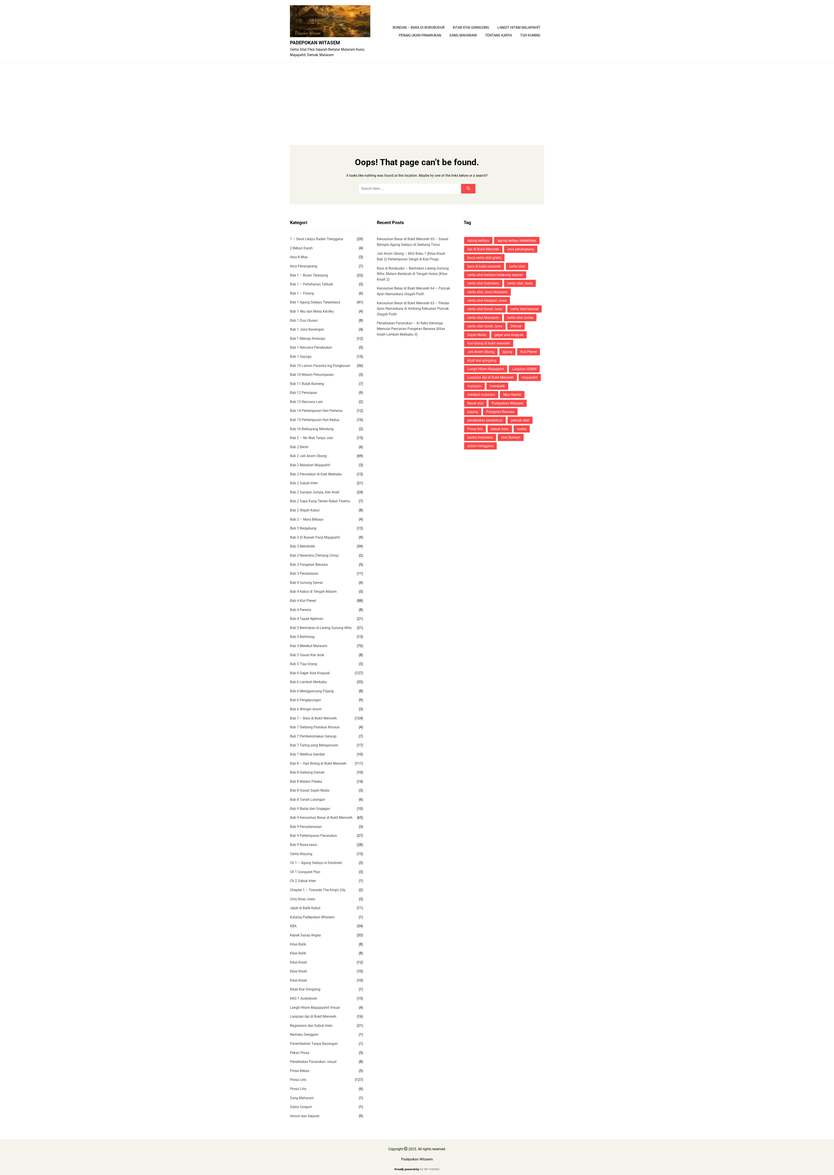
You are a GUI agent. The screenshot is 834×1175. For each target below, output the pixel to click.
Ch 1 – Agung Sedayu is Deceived (316, 863)
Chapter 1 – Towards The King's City (318, 890)
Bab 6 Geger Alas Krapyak (310, 673)
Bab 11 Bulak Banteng (307, 384)
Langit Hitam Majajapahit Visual (315, 1007)
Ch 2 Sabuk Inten (303, 881)
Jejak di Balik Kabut (305, 908)
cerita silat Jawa (520, 283)
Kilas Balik (298, 944)
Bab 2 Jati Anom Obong (308, 456)
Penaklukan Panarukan (420, 35)
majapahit (530, 377)
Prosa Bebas (299, 1071)
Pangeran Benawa (500, 412)
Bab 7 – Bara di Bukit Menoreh (313, 718)
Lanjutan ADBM (524, 369)
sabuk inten (500, 429)
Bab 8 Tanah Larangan (307, 799)
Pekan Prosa (299, 1053)
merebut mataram (481, 395)
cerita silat (517, 266)
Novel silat (475, 403)
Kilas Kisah (298, 962)
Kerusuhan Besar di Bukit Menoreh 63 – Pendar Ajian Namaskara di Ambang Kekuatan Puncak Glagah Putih (413, 308)
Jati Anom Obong (480, 352)
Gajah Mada (476, 335)
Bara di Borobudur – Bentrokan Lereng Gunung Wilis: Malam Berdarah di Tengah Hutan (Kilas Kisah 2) (413, 273)
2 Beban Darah (301, 248)
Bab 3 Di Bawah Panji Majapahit (315, 537)
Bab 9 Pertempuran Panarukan (313, 836)
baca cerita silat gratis (484, 258)
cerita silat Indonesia (483, 283)
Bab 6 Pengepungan (305, 700)
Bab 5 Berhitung (302, 637)
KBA (293, 926)
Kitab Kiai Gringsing (305, 989)
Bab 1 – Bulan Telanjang (309, 275)
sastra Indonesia (480, 437)
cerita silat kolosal (524, 309)
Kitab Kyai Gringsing (471, 27)
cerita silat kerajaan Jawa (487, 300)
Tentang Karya (498, 35)
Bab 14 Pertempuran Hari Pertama (316, 411)
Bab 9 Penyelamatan (306, 827)
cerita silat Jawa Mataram (487, 292)
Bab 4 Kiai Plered (303, 601)
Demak (516, 326)
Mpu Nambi (512, 395)
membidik (497, 386)
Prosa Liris (298, 1080)
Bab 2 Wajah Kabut (304, 510)
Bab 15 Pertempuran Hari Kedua (314, 420)
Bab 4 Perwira (300, 610)
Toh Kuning (530, 35)
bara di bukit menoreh (484, 266)
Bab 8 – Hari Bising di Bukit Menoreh (318, 763)
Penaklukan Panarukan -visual (313, 1062)
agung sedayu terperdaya (516, 240)
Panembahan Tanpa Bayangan (314, 1044)
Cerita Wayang (301, 854)
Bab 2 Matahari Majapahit (310, 465)
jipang (507, 352)
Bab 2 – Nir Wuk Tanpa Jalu (311, 438)
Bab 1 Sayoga (300, 356)
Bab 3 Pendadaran (304, 573)
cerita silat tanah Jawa (484, 326)
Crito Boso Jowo (302, 899)
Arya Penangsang (303, 266)
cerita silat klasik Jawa (484, 309)
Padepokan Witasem (315, 42)
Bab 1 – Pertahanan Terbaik (311, 284)
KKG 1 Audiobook (303, 998)
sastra (521, 429)
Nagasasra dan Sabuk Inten (311, 1026)
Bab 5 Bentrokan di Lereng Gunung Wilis (321, 628)
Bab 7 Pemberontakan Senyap (313, 736)
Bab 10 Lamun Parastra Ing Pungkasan (320, 366)
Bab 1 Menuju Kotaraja (307, 338)
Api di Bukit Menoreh (483, 249)
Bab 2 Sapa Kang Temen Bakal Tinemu (320, 501)
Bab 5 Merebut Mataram (308, 646)
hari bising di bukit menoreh (488, 343)
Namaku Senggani (304, 1034)
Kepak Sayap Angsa (305, 935)
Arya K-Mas (299, 257)
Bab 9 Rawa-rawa (303, 845)
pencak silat (520, 420)
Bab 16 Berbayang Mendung (312, 429)
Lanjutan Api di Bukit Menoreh (313, 1016)
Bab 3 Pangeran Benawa (309, 565)
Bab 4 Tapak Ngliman (306, 619)
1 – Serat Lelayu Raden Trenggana (316, 239)
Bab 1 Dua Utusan (304, 320)
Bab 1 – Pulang (302, 293)
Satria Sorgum (301, 1107)
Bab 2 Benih (299, 447)
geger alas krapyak (509, 335)
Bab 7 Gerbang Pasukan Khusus (314, 727)
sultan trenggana (480, 446)
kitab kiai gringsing (481, 360)
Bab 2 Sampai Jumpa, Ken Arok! (314, 492)
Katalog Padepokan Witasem (312, 917)
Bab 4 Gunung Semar (306, 583)
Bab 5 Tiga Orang (303, 664)
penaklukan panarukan (485, 420)
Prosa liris (475, 429)
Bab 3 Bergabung (303, 528)
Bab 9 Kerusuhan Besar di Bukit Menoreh (321, 818)
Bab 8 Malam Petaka (306, 781)
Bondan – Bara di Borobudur (419, 27)
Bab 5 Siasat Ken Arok (307, 655)
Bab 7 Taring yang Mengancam (314, 745)
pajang (472, 412)
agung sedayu (478, 240)
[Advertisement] (417, 95)
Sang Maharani (463, 35)
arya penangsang (520, 249)
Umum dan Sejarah (304, 1116)
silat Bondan (510, 437)
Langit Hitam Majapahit (518, 27)
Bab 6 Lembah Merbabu (308, 682)
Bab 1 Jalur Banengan (307, 329)
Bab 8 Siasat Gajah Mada (309, 790)
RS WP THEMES (430, 1169)
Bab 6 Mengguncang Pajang (312, 691)
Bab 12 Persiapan (303, 393)
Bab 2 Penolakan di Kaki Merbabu (316, 474)
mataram (474, 386)
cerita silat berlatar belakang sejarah (495, 275)
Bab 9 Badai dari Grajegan (310, 809)
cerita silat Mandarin (483, 318)
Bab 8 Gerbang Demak (307, 772)
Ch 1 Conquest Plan (305, 872)
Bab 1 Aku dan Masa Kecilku (312, 311)
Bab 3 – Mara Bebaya (306, 519)
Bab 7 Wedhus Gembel (307, 754)
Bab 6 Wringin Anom (305, 709)
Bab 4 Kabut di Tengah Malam (313, 591)
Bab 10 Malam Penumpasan (312, 375)
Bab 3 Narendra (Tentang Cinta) (314, 555)
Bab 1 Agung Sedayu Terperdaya (315, 302)
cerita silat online (520, 318)
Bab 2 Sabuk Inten (304, 483)
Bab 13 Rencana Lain (306, 402)
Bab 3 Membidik (302, 546)
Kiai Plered (528, 352)
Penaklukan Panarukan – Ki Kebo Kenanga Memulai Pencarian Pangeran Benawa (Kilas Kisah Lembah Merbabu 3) (411, 328)
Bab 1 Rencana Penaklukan (311, 347)
